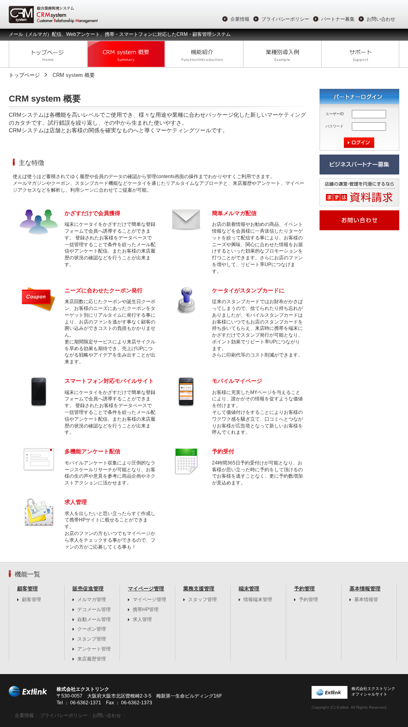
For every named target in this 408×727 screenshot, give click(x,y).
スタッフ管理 (202, 599)
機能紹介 (204, 54)
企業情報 (239, 19)
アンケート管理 (94, 649)
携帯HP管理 (146, 609)
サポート (360, 54)
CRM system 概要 (126, 54)
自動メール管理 (94, 619)
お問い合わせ (381, 19)
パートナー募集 (338, 19)
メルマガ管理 (91, 599)
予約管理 (308, 599)
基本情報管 (366, 599)
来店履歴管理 (91, 659)
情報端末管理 (257, 599)
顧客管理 (31, 599)
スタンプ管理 (91, 639)
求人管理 (142, 619)
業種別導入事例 (282, 54)
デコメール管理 (94, 609)
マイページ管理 (149, 599)
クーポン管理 (91, 629)
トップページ (48, 54)
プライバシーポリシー (285, 19)
